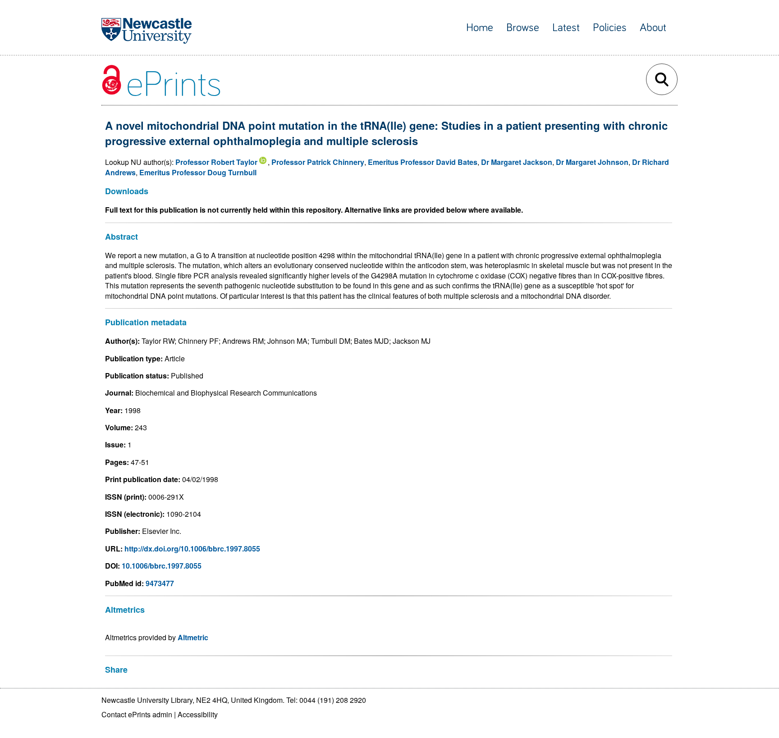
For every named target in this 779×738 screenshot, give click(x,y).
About (653, 27)
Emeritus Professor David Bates (422, 162)
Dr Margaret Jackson (516, 162)
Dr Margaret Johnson (592, 162)
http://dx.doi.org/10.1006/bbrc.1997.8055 (192, 548)
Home (479, 27)
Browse (522, 27)
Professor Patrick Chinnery (317, 162)
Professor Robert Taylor (216, 162)
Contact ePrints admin (136, 714)
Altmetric (193, 637)
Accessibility (198, 714)
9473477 (160, 583)
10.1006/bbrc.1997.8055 (162, 565)
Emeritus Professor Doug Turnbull (198, 172)
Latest (566, 27)
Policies (610, 27)
